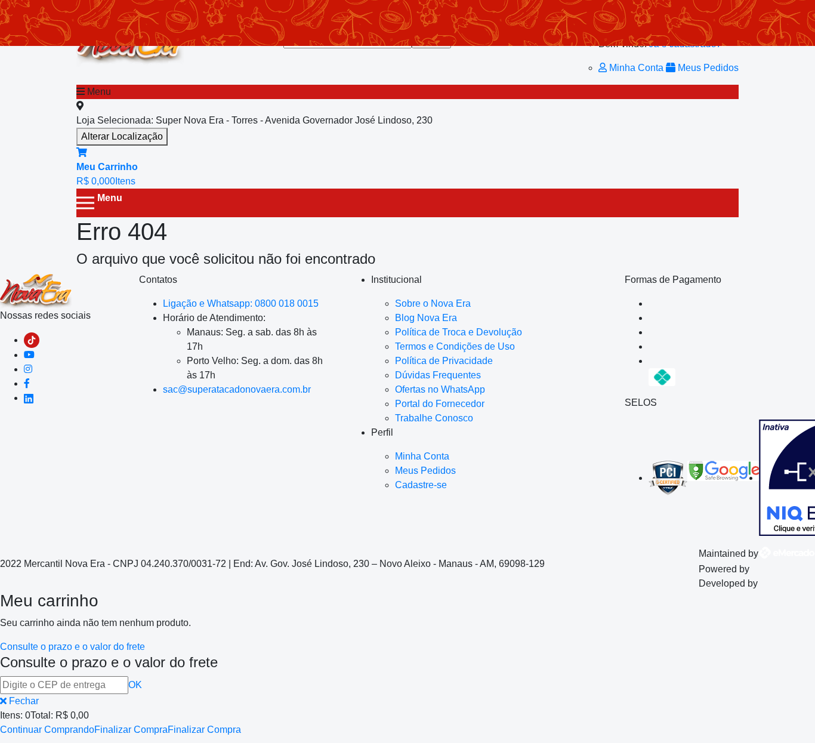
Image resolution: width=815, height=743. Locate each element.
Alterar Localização (122, 136)
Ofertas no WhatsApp (440, 389)
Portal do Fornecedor (439, 404)
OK (135, 685)
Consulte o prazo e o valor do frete (72, 647)
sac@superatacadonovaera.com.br (237, 389)
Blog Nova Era (426, 318)
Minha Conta (636, 68)
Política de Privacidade (444, 361)
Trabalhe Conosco (434, 418)
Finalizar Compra (131, 729)
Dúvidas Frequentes (438, 375)
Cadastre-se (421, 485)
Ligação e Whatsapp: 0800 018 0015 (241, 303)
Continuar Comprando (47, 729)
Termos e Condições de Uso (455, 346)
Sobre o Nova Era (433, 303)
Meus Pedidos (707, 68)
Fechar (23, 701)
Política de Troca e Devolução (458, 332)
